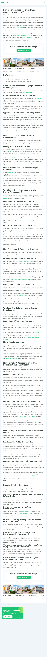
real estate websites (25, 511)
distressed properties (17, 324)
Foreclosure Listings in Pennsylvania (26, 416)
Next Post (37, 604)
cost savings (38, 98)
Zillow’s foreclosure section (24, 513)
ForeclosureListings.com (17, 158)
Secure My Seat (8, 616)
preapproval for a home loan (22, 295)
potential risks (20, 27)
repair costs (21, 315)
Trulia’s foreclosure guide (36, 476)
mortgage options (29, 37)
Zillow (11, 151)
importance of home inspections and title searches (30, 243)
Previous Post (10, 604)
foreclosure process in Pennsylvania (28, 221)
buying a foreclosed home (11, 358)
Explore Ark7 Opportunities (23, 50)
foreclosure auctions (29, 499)
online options (24, 124)
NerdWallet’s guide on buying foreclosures (20, 279)
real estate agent (10, 172)
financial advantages (27, 92)
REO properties (28, 355)
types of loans (25, 261)
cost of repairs (36, 332)
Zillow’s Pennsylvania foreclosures (20, 35)
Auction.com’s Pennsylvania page (30, 408)
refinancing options (37, 297)
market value (35, 315)
